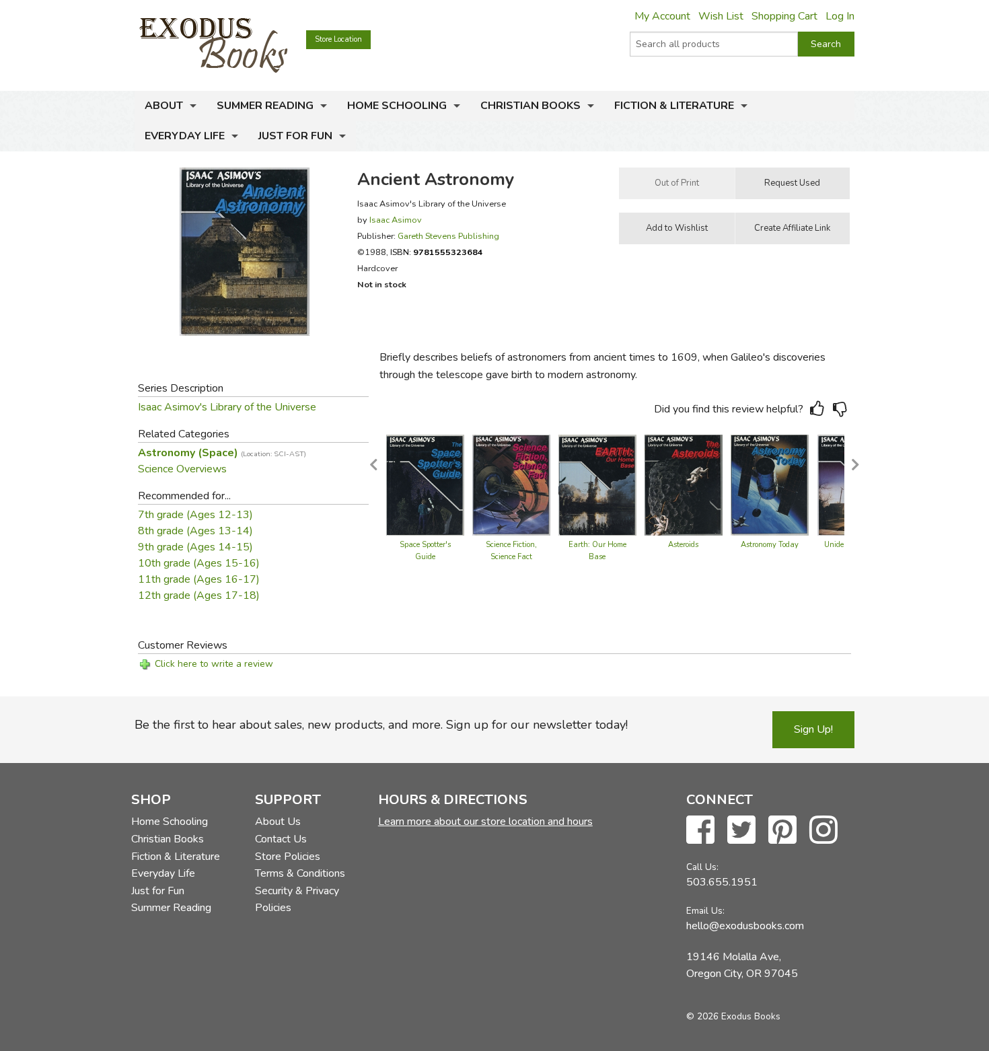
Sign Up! (813, 729)
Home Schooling (397, 105)
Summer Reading (265, 105)
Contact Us (281, 839)
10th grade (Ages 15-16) (199, 563)
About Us (278, 821)
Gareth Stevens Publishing (448, 236)
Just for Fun (295, 136)
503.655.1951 (722, 882)
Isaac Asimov (395, 219)
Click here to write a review (214, 663)
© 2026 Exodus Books (733, 1016)
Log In (840, 16)
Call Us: (702, 867)
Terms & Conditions (300, 873)
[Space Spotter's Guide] (425, 484)
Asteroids (683, 545)
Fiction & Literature (674, 105)
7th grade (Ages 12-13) (195, 514)
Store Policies (287, 856)
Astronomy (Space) (222, 452)
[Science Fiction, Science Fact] (511, 484)
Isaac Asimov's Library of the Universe (227, 407)
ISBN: (436, 252)
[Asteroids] (684, 484)
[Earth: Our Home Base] (597, 484)
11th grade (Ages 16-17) (199, 579)
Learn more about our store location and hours (485, 821)
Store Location (338, 39)
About (164, 105)
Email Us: (705, 910)
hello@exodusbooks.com (745, 925)
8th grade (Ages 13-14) (195, 530)
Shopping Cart (784, 16)
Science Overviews (182, 469)
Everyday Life (185, 136)
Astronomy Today (770, 545)
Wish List (720, 16)
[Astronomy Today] (770, 484)
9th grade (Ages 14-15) (195, 547)
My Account (662, 16)
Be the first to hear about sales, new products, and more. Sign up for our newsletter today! (381, 725)
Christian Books (530, 105)
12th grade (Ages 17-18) (199, 595)
